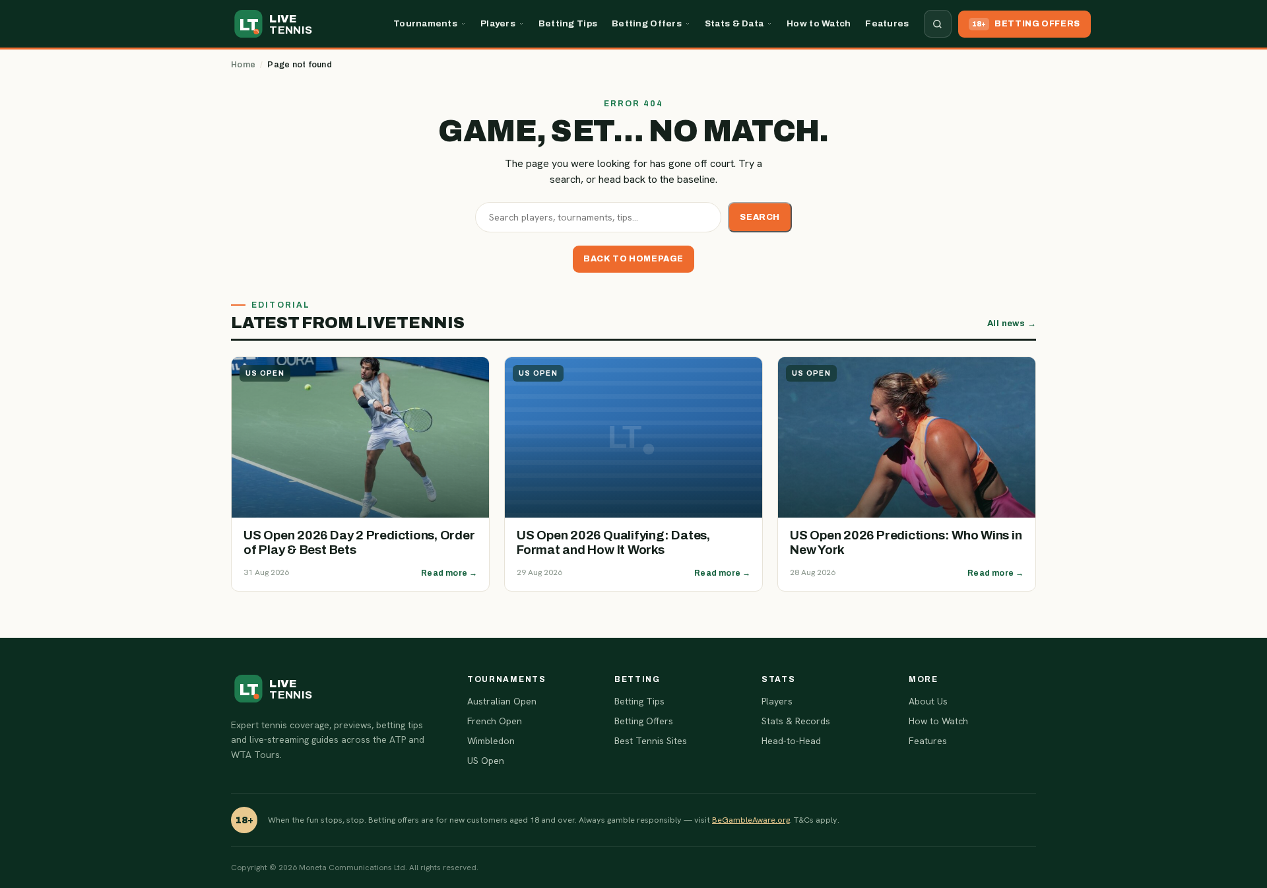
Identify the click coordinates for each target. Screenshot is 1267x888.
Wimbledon (491, 741)
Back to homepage (633, 258)
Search (760, 217)
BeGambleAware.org (751, 819)
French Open (494, 721)
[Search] (938, 24)
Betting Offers (647, 23)
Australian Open (501, 701)
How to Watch (819, 23)
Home (243, 64)
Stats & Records (796, 721)
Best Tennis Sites (650, 741)
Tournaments (425, 23)
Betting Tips (567, 23)
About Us (928, 701)
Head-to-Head (791, 741)
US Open (485, 761)
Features (887, 23)
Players (497, 23)
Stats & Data (734, 23)
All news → (1011, 323)
